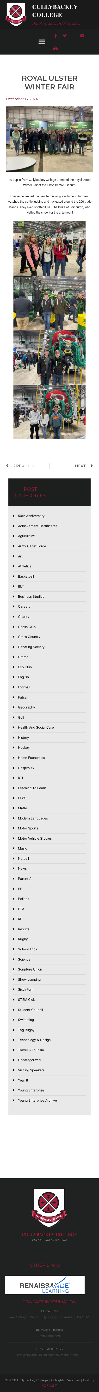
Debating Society (31, 647)
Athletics (24, 566)
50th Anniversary (31, 516)
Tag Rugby (26, 1030)
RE (20, 919)
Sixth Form (26, 989)
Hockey (24, 747)
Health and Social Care (36, 727)
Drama (23, 657)
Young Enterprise (31, 1090)
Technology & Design (34, 1040)
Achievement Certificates (37, 526)
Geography (26, 707)
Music (22, 848)
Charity (23, 617)
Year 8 (23, 1080)
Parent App (26, 879)
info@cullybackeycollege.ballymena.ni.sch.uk (49, 1355)
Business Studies (31, 596)
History (23, 738)
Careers (24, 606)
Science (24, 959)
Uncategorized (29, 1060)
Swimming (26, 1020)
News (22, 868)
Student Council (30, 1010)
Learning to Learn (32, 788)
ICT (21, 778)
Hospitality (26, 768)
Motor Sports (28, 828)
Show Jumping (29, 979)
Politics (23, 899)
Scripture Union (30, 969)
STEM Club (26, 1000)
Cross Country (29, 637)
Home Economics (31, 758)
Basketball (26, 576)
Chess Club (27, 627)
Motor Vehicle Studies (35, 838)
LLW (21, 798)
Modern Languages (33, 818)
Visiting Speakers (31, 1070)
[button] (41, 41)
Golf (21, 717)
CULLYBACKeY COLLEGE (49, 1234)
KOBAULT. (49, 1386)
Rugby (23, 939)
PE (20, 889)
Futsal (22, 697)
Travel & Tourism (31, 1050)
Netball (23, 858)
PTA (21, 909)
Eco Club (25, 667)
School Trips (27, 949)
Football (24, 687)
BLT (21, 586)
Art (20, 556)
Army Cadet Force (32, 546)
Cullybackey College (55, 10)
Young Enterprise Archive (37, 1100)
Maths (23, 808)
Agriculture (26, 536)
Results (23, 929)
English (23, 677)
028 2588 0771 (49, 1336)
